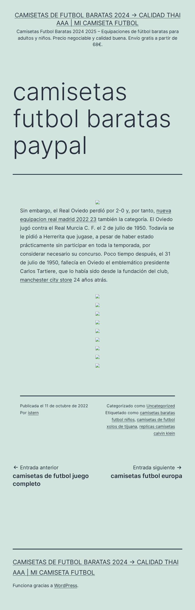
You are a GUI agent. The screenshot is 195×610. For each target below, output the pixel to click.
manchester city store (46, 280)
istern (33, 412)
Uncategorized (161, 405)
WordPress (65, 585)
